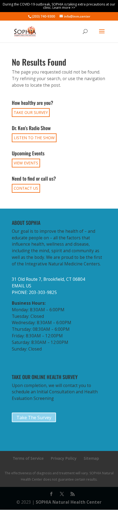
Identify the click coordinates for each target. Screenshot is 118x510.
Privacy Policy (64, 458)
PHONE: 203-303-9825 (34, 292)
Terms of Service (28, 458)
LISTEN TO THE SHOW (34, 137)
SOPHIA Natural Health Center (69, 502)
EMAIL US (21, 286)
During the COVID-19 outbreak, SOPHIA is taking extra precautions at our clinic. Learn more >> (59, 6)
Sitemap (91, 458)
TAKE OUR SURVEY (31, 112)
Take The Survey (33, 417)
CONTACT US (26, 188)
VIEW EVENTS (26, 163)
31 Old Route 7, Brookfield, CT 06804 (48, 279)
